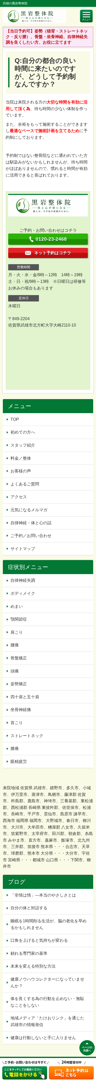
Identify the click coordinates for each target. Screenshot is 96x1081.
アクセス (18, 497)
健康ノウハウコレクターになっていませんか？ (47, 982)
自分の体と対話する (28, 908)
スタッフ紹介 (22, 445)
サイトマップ (22, 549)
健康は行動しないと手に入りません (43, 1038)
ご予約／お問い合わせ (30, 535)
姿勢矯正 (18, 684)
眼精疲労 (18, 761)
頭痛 (14, 671)
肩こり (16, 632)
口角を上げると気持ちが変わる (39, 940)
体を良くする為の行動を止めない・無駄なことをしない (47, 1001)
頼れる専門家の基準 (28, 953)
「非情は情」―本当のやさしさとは (43, 895)
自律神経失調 (22, 580)
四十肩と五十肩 (24, 697)
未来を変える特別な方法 (33, 966)
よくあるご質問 (24, 484)
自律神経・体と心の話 (30, 523)
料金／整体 (20, 458)
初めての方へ (22, 432)
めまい (16, 606)
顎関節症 (18, 619)
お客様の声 (20, 471)
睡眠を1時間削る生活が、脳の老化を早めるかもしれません (48, 924)
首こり (16, 722)
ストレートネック (26, 736)
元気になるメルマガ (28, 510)
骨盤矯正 (18, 658)
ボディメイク (22, 593)
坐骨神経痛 (20, 709)
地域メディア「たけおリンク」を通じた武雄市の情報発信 (47, 1021)
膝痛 (14, 748)
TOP (14, 419)
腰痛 (14, 645)
